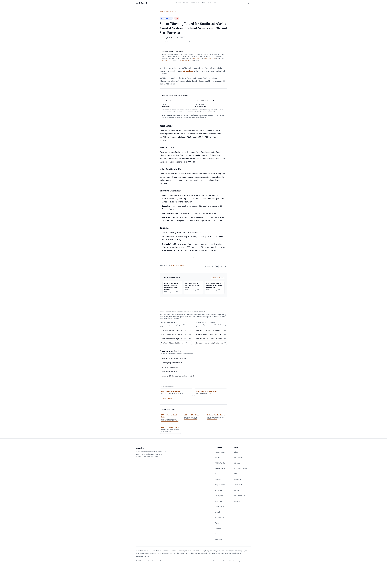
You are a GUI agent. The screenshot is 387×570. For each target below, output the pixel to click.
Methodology (238, 457)
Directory (218, 528)
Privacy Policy (238, 479)
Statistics (237, 463)
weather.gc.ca (210, 58)
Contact (237, 490)
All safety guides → (166, 398)
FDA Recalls (219, 457)
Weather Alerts (171, 12)
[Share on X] (212, 266)
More (214, 3)
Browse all (218, 539)
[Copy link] (225, 266)
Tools (216, 534)
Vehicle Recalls (220, 463)
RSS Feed (237, 501)
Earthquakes (194, 3)
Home (162, 12)
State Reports (219, 501)
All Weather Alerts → (217, 277)
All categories (219, 517)
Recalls (178, 3)
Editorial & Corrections (242, 468)
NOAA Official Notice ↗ (178, 265)
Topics (217, 523)
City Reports (219, 496)
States (209, 3)
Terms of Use (238, 485)
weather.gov (197, 58)
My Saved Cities (239, 496)
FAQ (235, 474)
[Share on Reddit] (221, 266)
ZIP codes (218, 512)
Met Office (165, 60)
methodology (187, 71)
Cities (203, 3)
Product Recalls (220, 452)
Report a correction (142, 556)
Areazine (173, 38)
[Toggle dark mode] (248, 3)
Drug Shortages (220, 485)
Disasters (218, 479)
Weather (185, 3)
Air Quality (218, 490)
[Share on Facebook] (217, 266)
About (236, 452)
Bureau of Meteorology (185, 60)
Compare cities (220, 507)
